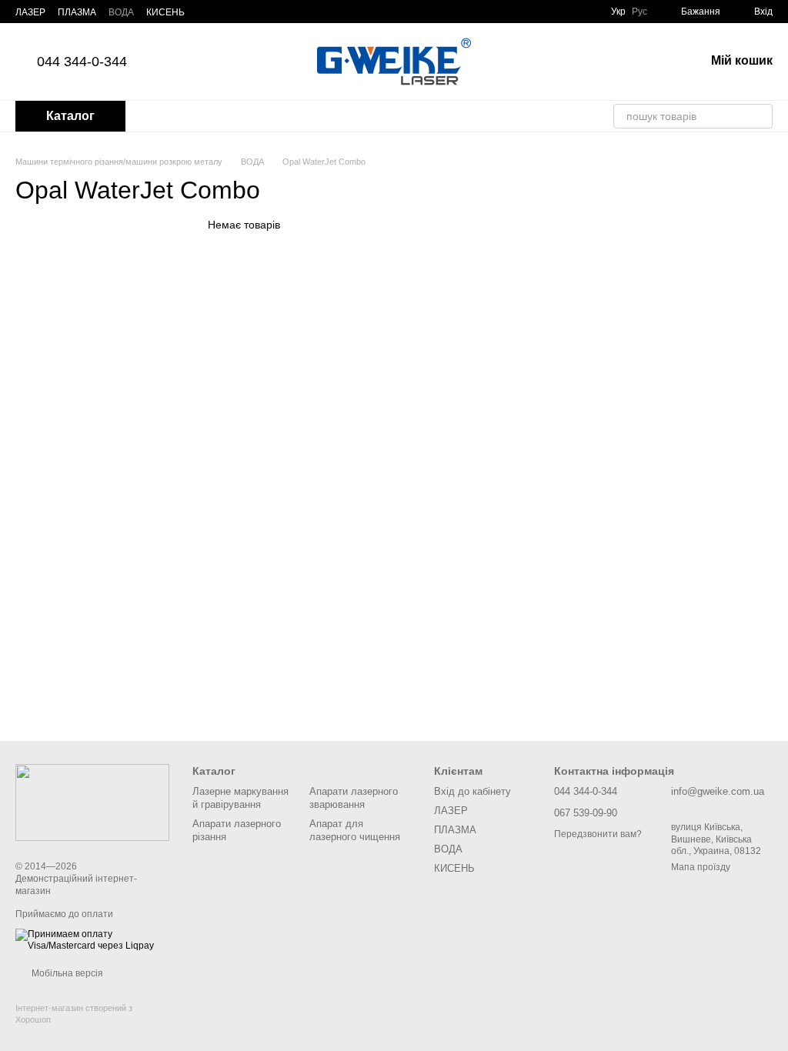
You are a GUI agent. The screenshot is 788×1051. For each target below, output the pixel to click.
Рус (639, 11)
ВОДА (121, 12)
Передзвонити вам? (598, 834)
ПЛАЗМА (77, 12)
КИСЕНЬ (165, 12)
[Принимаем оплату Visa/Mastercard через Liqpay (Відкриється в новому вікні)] (92, 939)
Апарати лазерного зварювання (353, 798)
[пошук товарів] (760, 116)
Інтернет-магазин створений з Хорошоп (73, 1013)
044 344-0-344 (82, 61)
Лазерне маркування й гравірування (240, 798)
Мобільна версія (66, 973)
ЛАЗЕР (30, 12)
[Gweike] (92, 801)
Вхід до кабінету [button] (472, 791)
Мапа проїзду (700, 867)
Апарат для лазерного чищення (354, 830)
